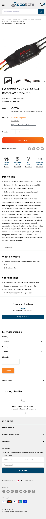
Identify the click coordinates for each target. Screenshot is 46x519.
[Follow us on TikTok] (25, 491)
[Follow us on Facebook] (3, 491)
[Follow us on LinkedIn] (29, 491)
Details (6, 167)
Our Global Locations (8, 481)
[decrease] (13, 132)
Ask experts (28, 167)
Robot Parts (16, 19)
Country (5, 337)
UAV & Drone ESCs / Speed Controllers (11, 21)
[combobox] (20, 11)
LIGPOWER (6, 98)
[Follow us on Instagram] (12, 491)
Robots (9, 19)
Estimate (8, 370)
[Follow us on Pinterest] (16, 491)
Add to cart (23, 140)
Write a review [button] (23, 317)
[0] (42, 4)
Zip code (5, 357)
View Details (17, 167)
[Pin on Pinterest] (33, 148)
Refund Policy (7, 380)
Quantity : (5, 132)
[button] (44, 81)
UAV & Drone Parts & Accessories (31, 19)
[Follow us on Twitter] (8, 491)
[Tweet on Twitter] (38, 148)
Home (2, 19)
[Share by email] (42, 148)
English (28, 481)
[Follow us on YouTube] (20, 491)
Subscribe (23, 470)
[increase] (26, 132)
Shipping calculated (27, 111)
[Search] (41, 11)
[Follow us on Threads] (33, 491)
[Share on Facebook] (29, 148)
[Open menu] (3, 5)
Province (5, 347)
